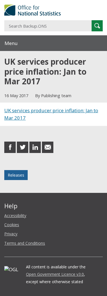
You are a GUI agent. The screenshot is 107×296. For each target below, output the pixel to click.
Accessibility (15, 215)
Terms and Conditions (24, 243)
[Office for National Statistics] (53, 10)
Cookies (11, 224)
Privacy (10, 233)
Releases (16, 175)
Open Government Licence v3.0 (55, 274)
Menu (11, 43)
